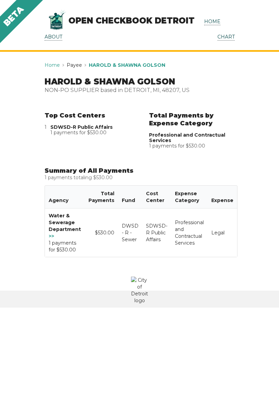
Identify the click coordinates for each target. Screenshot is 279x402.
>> (51, 236)
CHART (226, 37)
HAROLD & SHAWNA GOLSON (127, 65)
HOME (212, 21)
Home (52, 65)
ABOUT (53, 37)
